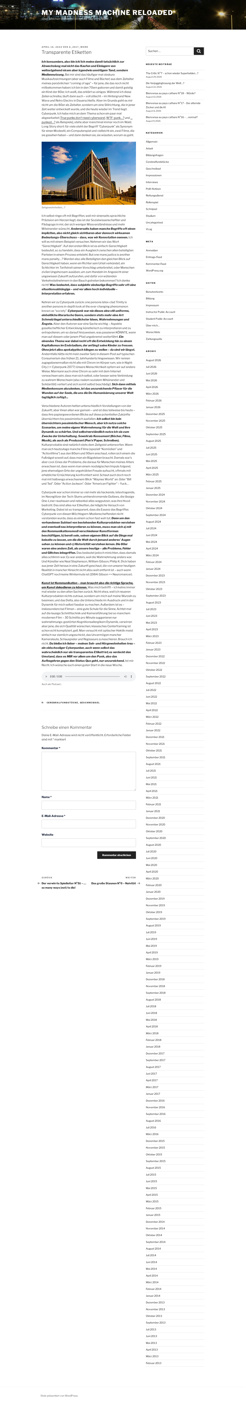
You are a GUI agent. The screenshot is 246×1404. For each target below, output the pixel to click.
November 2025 (155, 420)
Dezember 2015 (155, 1140)
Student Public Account (159, 318)
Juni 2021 (151, 777)
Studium (151, 215)
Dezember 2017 (155, 1053)
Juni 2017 (151, 1073)
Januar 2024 (153, 568)
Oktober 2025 (154, 427)
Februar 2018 (153, 1039)
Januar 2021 (153, 811)
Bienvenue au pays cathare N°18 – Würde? (170, 93)
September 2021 (155, 757)
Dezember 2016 (155, 1100)
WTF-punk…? (115, 118)
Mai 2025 (151, 460)
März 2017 (152, 1087)
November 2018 (155, 986)
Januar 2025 (153, 487)
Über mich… (153, 325)
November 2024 (155, 501)
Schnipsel (151, 208)
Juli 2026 (151, 366)
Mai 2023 (151, 622)
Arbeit (149, 148)
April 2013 (152, 1349)
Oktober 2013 (154, 1315)
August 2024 (153, 521)
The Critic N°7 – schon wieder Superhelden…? (172, 73)
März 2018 (152, 1033)
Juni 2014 (151, 1262)
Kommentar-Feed (156, 263)
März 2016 (152, 1134)
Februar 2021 (153, 804)
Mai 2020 (151, 864)
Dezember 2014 (155, 1221)
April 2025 (152, 467)
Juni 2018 (151, 1012)
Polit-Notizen (153, 188)
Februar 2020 (154, 885)
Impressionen (154, 175)
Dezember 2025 (155, 413)
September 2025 (156, 434)
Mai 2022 (151, 703)
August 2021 (153, 763)
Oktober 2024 (154, 508)
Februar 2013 (153, 1363)
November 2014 (155, 1228)
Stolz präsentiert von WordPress (59, 1395)
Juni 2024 (151, 535)
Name (47, 797)
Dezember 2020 (155, 817)
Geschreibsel (90, 702)
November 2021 (155, 743)
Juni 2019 (151, 938)
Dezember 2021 (155, 736)
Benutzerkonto (154, 291)
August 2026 (153, 360)
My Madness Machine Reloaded (107, 13)
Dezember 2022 (155, 656)
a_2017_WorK (78, 47)
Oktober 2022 (154, 669)
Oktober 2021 (154, 750)
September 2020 (156, 837)
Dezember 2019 (155, 898)
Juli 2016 (151, 1127)
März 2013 (152, 1356)
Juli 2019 (151, 932)
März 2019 (152, 959)
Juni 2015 (151, 1181)
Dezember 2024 (155, 494)
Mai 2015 (151, 1188)
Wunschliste (153, 332)
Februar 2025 (154, 481)
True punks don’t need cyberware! (83, 118)
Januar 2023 (153, 649)
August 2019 (153, 925)
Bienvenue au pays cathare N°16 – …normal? (172, 117)
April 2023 (152, 629)
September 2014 (156, 1241)
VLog (149, 229)
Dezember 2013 (155, 1302)
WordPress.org (154, 270)
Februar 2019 (153, 965)
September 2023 (156, 595)
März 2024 (152, 555)
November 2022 (155, 662)
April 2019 (152, 952)
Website (47, 834)
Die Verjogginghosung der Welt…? (165, 83)
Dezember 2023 (155, 575)
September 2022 (156, 676)
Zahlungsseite (154, 338)
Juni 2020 (151, 858)
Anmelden (152, 250)
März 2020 (152, 878)
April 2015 (152, 1194)
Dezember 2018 (155, 979)
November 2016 (155, 1107)
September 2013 (156, 1322)
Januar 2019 (153, 972)
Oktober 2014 (154, 1235)
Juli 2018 (151, 1006)
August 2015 (153, 1167)
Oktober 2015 (154, 1154)
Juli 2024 (151, 528)
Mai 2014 (151, 1268)
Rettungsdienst (154, 195)
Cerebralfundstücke (62, 702)
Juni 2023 (151, 615)
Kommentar (51, 748)
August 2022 (153, 683)
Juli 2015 (151, 1174)
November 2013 (155, 1309)
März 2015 (152, 1201)
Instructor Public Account (160, 311)
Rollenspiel (152, 202)
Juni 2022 (151, 696)
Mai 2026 (151, 380)
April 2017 (152, 1080)
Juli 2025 (151, 447)
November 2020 (155, 824)
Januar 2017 (153, 1093)
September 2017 (155, 1060)
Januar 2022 (153, 730)
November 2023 (155, 582)
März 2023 (152, 636)
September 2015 (156, 1161)
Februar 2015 (153, 1208)
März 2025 (152, 474)
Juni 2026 (151, 373)
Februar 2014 (153, 1288)
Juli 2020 (151, 851)
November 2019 (155, 905)
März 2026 (152, 393)
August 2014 (153, 1248)
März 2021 (152, 797)
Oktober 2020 (154, 831)
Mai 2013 (151, 1342)
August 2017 (153, 1066)
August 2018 (153, 999)
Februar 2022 (153, 723)
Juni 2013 (151, 1336)
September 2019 (156, 918)
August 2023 (153, 602)
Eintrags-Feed (154, 257)
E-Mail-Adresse (53, 816)
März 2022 (152, 716)
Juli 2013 (151, 1329)
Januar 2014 (153, 1295)
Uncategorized (154, 222)
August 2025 (153, 440)
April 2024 (152, 548)
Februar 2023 (154, 642)
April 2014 (152, 1275)
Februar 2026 (154, 400)
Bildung (150, 298)
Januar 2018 (153, 1046)
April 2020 (152, 871)
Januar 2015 (153, 1214)
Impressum (152, 305)
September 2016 (156, 1113)
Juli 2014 (151, 1255)
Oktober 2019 (154, 912)
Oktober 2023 (154, 588)
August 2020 (153, 844)
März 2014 (152, 1282)
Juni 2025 (151, 454)
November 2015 (155, 1147)
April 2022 (152, 710)
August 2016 (153, 1120)
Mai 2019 (151, 945)
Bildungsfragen (154, 155)
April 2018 (152, 1026)
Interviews (152, 182)
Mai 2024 (151, 541)
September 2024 (156, 514)
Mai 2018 (151, 1019)
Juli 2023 (151, 609)
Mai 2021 (151, 784)
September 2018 (156, 992)
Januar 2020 (153, 891)
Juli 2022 (151, 689)
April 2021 (152, 790)
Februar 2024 (154, 561)
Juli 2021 (151, 770)
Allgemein (151, 141)
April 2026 (152, 386)
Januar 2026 (153, 407)
